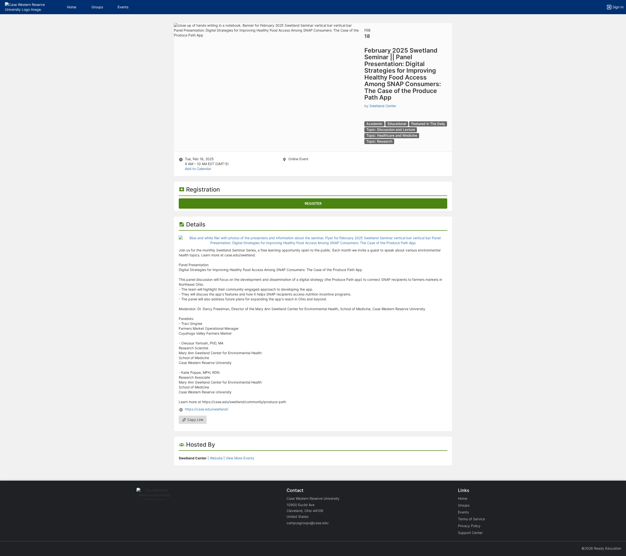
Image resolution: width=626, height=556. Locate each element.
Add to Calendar (198, 169)
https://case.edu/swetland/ (206, 409)
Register (313, 203)
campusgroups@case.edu (307, 523)
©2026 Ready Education (601, 548)
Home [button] (71, 7)
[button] (25, 7)
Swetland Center (382, 106)
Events (123, 7)
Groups (97, 7)
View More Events (240, 458)
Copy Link (194, 420)
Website (216, 458)
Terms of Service (471, 519)
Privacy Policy (469, 526)
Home (462, 498)
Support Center (470, 533)
